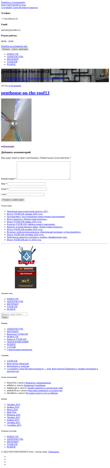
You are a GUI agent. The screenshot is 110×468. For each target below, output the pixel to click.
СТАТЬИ (11, 347)
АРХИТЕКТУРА (15, 56)
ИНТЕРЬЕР (12, 59)
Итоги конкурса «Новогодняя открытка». (27, 219)
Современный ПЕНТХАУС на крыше (45, 78)
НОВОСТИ (12, 54)
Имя (4, 184)
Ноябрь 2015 (13, 420)
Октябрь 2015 (13, 422)
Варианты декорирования (38, 383)
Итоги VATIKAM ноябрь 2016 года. (24, 221)
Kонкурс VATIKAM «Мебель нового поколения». (31, 224)
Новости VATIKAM (16, 339)
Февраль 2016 (13, 415)
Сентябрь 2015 (14, 425)
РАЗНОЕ (11, 64)
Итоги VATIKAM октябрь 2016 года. (25, 229)
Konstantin (8, 146)
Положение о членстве (18, 366)
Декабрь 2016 (13, 404)
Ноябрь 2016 (13, 407)
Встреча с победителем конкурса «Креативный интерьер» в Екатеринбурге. (44, 232)
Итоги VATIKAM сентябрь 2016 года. (25, 234)
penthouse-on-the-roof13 (18, 81)
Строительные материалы (19, 349)
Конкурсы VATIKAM (17, 334)
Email (4, 189)
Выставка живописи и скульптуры (45, 390)
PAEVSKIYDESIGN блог (19, 6)
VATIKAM (12, 62)
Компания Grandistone (35, 385)
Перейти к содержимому (13, 2)
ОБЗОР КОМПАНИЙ (18, 342)
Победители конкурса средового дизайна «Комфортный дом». (37, 237)
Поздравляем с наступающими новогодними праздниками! (36, 216)
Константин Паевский (18, 363)
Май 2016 (11, 412)
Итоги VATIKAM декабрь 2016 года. (25, 214)
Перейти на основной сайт (14, 46)
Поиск (4, 317)
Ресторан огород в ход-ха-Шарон (42, 393)
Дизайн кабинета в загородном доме (45, 388)
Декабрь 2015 (13, 417)
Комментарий (8, 179)
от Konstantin (14, 85)
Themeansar (53, 452)
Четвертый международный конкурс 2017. (27, 211)
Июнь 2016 (12, 409)
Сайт (3, 194)
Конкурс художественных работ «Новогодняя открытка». (35, 227)
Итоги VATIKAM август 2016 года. (24, 240)
